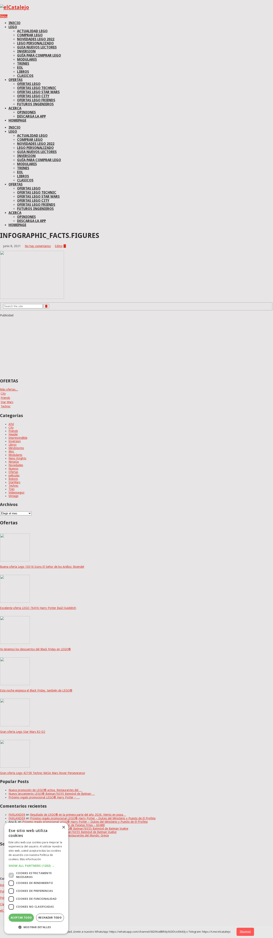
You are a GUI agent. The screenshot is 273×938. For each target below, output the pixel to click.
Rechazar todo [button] (50, 917)
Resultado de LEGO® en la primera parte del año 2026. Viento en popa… (78, 814)
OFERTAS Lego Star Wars (38, 92)
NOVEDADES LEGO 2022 (35, 39)
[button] (36, 866)
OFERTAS (16, 80)
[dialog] (36, 878)
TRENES (23, 64)
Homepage (17, 120)
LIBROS (23, 72)
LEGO (13, 27)
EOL (20, 68)
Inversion (15, 441)
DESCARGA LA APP (31, 116)
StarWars (14, 482)
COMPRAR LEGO (30, 35)
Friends (5, 398)
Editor (59, 246)
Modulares (15, 455)
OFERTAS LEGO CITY (33, 96)
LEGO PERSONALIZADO (35, 43)
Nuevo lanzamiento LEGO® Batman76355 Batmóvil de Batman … (52, 793)
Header (13, 434)
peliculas (14, 475)
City (3, 393)
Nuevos (13, 468)
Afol (11, 424)
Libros (12, 444)
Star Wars (7, 402)
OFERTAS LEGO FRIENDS (36, 100)
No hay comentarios (38, 246)
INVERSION (26, 51)
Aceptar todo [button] (21, 917)
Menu (3, 16)
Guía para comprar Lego (39, 55)
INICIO (14, 23)
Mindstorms (16, 448)
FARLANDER (17, 814)
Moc (11, 451)
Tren (12, 489)
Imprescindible (18, 438)
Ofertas (13, 472)
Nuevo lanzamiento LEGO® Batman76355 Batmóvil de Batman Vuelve (82, 828)
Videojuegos (16, 492)
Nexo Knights (17, 458)
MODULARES (27, 60)
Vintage (13, 496)
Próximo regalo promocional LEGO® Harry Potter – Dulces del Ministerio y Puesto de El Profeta (92, 818)
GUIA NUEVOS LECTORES (37, 47)
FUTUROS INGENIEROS (35, 104)
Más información (30, 859)
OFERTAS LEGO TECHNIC (36, 88)
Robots (13, 479)
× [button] (63, 827)
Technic (5, 406)
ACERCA (15, 108)
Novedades (16, 465)
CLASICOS (25, 76)
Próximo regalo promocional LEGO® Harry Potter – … (44, 797)
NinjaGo (14, 461)
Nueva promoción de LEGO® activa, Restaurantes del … (45, 790)
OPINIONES (26, 112)
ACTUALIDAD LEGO (32, 31)
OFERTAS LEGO (29, 84)
